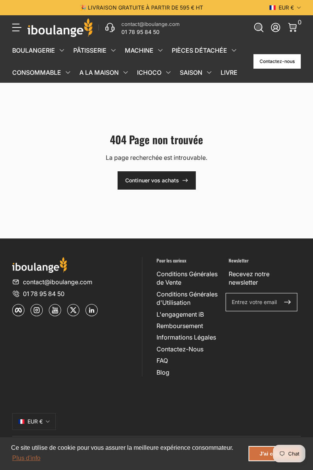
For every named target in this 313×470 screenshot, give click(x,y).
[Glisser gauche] (25, 8)
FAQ (162, 360)
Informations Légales (186, 337)
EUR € (286, 7)
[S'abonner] (287, 302)
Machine (139, 50)
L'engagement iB (180, 314)
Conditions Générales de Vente (187, 278)
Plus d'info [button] (26, 458)
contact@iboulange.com (57, 282)
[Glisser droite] (257, 8)
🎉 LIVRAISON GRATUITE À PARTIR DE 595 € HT (141, 7)
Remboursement (179, 326)
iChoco (149, 72)
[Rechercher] (258, 27)
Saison (191, 72)
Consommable (36, 72)
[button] (258, 27)
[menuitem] (189, 278)
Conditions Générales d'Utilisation (187, 298)
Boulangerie (33, 50)
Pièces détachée (199, 50)
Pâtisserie (89, 50)
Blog (162, 372)
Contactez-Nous (179, 349)
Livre (229, 72)
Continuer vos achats (152, 180)
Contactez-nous (277, 61)
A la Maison (99, 72)
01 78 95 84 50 (44, 294)
